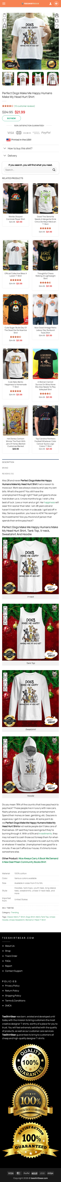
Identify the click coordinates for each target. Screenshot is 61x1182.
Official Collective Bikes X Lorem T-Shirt (16, 274)
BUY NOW (11, 118)
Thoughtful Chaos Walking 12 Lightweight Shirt (45, 276)
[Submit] (54, 169)
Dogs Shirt (30, 917)
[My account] (50, 3)
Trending (15, 912)
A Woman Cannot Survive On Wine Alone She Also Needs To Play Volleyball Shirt (45, 386)
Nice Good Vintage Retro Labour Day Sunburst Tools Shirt (45, 330)
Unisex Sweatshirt (17, 920)
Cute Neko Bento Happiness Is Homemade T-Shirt (16, 384)
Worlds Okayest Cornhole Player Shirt (15, 217)
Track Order (11, 955)
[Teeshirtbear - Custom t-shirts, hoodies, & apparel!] (30, 3)
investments (45, 833)
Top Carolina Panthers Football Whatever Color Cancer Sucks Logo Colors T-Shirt (45, 442)
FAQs (7, 960)
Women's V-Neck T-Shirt (35, 920)
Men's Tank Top (42, 917)
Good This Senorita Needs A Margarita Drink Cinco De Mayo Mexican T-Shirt (45, 220)
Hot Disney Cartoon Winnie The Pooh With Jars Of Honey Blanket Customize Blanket (15, 442)
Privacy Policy (12, 985)
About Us (9, 945)
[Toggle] (5, 149)
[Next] (54, 41)
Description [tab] (8, 462)
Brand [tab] (5, 468)
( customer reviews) (24, 106)
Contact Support (13, 970)
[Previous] (6, 41)
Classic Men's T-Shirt (16, 917)
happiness (49, 502)
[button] (4, 3)
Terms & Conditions (15, 1000)
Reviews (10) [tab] (8, 473)
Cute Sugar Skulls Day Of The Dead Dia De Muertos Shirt (15, 330)
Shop (7, 950)
